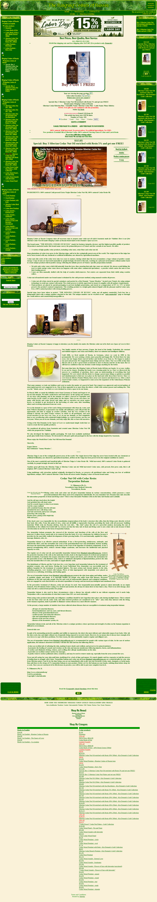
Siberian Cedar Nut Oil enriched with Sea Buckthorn (11, 115)
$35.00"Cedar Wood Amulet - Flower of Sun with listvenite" (97, 869)
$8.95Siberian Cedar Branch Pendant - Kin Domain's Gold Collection (100, 850)
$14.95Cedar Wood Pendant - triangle (89, 888)
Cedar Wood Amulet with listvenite (12, 177)
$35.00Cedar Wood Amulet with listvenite (91, 831)
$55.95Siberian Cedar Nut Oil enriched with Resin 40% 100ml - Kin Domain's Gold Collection (109, 808)
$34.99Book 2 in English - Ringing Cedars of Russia (32, 733)
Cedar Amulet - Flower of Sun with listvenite (11, 227)
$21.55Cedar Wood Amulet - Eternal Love (91, 858)
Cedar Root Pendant (12, 208)
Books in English (23, 730)
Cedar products (6, 258)
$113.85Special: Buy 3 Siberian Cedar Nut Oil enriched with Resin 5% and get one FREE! (107, 770)
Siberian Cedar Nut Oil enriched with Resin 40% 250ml (11, 156)
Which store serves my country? (78, 98)
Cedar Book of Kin (11, 30)
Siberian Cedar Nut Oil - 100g (11, 106)
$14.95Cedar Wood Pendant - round (89, 877)
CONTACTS (85, 702)
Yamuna (78, 718)
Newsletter (60, 705)
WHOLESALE (71, 702)
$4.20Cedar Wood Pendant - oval (88, 842)
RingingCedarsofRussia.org (91, 553)
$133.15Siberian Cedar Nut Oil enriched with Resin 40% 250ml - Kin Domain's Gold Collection (109, 812)
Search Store (10, 280)
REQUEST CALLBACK (11, 269)
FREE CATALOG (11, 272)
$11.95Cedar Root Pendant (86, 854)
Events (102, 705)
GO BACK (12, 699)
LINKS (103, 702)
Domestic (108, 43)
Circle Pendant (10, 195)
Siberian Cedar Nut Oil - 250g (11, 110)
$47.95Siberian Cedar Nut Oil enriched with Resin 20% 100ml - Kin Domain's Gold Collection (109, 796)
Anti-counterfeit (73, 705)
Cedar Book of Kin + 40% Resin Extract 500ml (12, 34)
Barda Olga (79, 714)
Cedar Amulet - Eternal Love (10, 211)
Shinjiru (82, 896)
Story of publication (51, 705)
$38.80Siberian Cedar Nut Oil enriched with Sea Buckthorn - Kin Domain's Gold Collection (108, 785)
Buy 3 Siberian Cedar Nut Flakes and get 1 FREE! (145, 30)
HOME (46, 702)
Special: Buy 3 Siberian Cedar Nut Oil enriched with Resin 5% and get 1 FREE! (11, 68)
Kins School (79, 717)
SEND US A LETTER (11, 271)
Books (3, 260)
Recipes (89, 705)
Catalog (66, 705)
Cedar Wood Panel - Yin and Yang (12, 173)
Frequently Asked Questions (76, 689)
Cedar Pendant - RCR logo (10, 45)
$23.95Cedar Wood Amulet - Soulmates (90, 861)
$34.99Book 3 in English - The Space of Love (30, 737)
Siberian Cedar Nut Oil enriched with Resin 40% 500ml (11, 163)
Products (80, 705)
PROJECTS (109, 702)
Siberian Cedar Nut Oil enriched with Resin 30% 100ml (11, 138)
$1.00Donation (82, 733)
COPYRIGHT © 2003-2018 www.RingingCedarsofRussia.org (78, 699)
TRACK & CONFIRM (95, 702)
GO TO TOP (144, 699)
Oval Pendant (9, 198)
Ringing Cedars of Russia (78, 713)
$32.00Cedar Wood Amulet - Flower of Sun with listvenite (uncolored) (100, 865)
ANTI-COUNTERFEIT (10, 267)
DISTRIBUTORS (62, 702)
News (98, 705)
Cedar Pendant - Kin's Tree (10, 49)
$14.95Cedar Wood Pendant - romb (88, 884)
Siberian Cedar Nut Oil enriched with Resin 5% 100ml (11, 121)
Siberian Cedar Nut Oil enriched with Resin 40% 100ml (11, 149)
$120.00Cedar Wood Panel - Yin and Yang (90, 827)
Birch (3, 263)
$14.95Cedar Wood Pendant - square (89, 873)
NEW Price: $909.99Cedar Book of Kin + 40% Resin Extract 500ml (95, 747)
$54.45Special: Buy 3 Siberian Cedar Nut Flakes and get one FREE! (100, 773)
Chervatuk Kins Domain (78, 715)
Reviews (94, 705)
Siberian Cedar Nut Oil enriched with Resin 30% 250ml (11, 144)
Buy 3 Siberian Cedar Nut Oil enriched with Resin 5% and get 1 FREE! (146, 24)
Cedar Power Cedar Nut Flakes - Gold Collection (11, 168)
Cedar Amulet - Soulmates (10, 215)
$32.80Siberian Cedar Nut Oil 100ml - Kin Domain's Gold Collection (100, 777)
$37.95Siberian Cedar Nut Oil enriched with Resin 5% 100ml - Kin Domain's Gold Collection (108, 789)
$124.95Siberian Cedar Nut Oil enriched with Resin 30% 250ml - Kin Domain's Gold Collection (109, 804)
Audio (3, 261)
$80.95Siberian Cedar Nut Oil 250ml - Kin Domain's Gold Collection (100, 781)
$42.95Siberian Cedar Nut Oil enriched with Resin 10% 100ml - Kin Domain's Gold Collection (109, 793)
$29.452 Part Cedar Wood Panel (87, 835)
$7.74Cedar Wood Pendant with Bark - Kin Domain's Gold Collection (101, 846)
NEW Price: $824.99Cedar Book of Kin (86, 739)
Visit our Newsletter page (11, 304)
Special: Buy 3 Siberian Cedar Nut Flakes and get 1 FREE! (11, 88)
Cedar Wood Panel (11, 181)
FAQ (85, 705)
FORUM (78, 702)
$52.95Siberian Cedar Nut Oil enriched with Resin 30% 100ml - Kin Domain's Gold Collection (109, 800)
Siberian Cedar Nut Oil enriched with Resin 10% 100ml (11, 126)
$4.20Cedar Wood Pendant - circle (88, 838)
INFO (55, 702)
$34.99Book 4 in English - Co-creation (28, 741)
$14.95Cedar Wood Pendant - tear (88, 881)
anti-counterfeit (111, 294)
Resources (108, 705)
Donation (8, 28)
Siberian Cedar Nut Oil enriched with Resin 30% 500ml (11, 40)
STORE (51, 702)
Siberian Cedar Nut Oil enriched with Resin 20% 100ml (11, 132)
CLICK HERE (13, 692)
